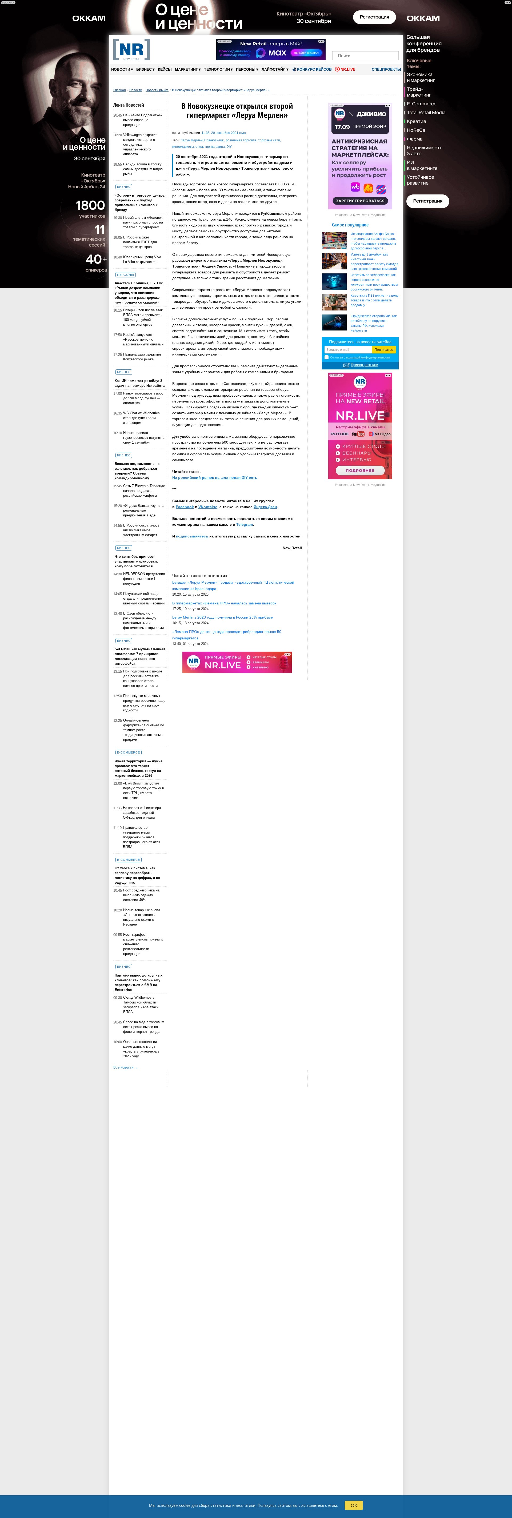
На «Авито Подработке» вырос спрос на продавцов (142, 120)
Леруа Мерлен (192, 140)
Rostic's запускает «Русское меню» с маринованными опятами (143, 339)
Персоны (247, 69)
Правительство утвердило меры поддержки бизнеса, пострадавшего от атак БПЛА (141, 837)
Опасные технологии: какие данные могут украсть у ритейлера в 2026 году (141, 1049)
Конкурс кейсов (314, 69)
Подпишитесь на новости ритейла (360, 342)
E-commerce (128, 752)
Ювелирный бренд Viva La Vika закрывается (142, 259)
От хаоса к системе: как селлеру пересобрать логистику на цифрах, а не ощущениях (137, 875)
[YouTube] (374, 42)
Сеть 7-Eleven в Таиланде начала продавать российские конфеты (144, 490)
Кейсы (165, 69)
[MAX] (356, 42)
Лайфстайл (275, 69)
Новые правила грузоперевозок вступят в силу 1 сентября (144, 437)
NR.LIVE (348, 69)
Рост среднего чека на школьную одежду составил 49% (141, 895)
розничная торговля (241, 140)
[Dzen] (365, 42)
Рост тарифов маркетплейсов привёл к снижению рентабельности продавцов (143, 944)
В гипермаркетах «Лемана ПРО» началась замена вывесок (224, 603)
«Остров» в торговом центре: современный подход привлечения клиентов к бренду (140, 202)
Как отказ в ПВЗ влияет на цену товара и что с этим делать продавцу (374, 300)
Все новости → (125, 1067)
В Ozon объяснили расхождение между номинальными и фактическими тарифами (143, 620)
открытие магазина (210, 147)
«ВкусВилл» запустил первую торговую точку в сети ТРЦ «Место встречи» (143, 790)
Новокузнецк (214, 140)
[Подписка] (393, 42)
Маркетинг (188, 69)
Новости (122, 69)
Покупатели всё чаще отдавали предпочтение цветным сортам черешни (144, 598)
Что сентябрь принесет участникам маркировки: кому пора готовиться (136, 561)
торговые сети (269, 140)
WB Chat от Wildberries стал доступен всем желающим (141, 418)
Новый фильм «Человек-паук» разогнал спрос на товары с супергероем (143, 222)
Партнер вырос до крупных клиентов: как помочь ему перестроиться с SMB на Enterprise (138, 982)
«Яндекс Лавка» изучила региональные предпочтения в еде (143, 510)
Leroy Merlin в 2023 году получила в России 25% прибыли (222, 617)
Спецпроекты (386, 69)
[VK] (347, 42)
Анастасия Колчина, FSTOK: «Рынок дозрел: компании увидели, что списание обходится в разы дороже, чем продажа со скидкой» (139, 292)
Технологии (218, 69)
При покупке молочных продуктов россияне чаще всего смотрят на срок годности (144, 703)
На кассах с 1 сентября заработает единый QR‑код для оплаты (142, 812)
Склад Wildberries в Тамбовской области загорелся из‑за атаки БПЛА (140, 1004)
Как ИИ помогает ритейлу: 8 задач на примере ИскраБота (140, 383)
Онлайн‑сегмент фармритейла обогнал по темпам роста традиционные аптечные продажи (143, 730)
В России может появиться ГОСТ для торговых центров (140, 242)
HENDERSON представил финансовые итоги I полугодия (144, 578)
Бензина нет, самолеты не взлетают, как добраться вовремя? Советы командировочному (137, 471)
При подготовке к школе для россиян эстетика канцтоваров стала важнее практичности (142, 678)
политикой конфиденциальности (368, 357)
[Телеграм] (338, 42)
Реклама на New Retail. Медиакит (360, 215)
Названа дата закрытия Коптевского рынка (142, 356)
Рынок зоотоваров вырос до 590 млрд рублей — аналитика (143, 398)
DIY (229, 147)
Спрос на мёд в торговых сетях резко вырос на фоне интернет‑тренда (143, 1027)
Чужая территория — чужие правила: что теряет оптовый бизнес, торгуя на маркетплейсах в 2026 (138, 768)
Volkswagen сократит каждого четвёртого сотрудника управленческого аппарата (140, 144)
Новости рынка (157, 90)
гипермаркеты (183, 147)
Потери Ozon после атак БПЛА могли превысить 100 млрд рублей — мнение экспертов (143, 317)
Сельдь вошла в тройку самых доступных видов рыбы (143, 169)
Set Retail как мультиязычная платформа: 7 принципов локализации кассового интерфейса (140, 656)
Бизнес (145, 69)
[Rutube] (384, 42)
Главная (119, 90)
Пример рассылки (364, 365)
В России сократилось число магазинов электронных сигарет (141, 530)
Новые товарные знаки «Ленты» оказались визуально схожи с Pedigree (141, 917)
